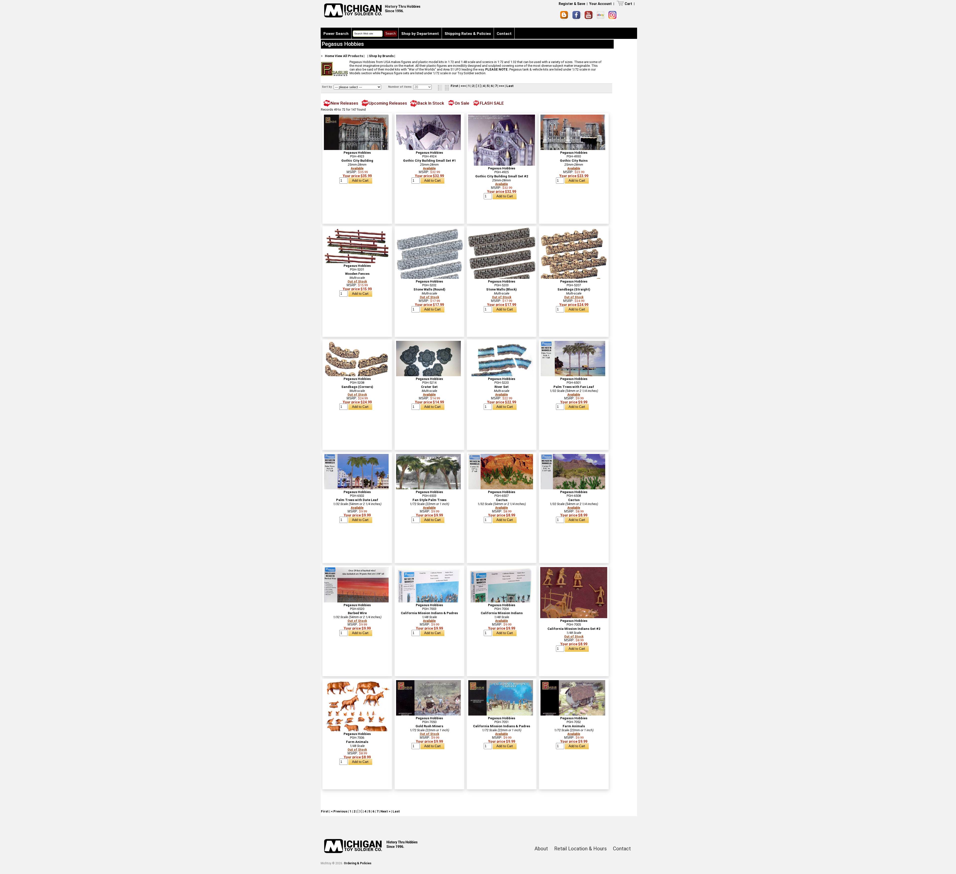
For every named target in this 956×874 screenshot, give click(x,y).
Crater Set (429, 387)
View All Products (349, 56)
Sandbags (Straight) (573, 289)
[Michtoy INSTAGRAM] (613, 16)
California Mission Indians (502, 613)
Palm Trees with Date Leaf (357, 500)
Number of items (400, 86)
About (541, 849)
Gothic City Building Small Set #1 (429, 160)
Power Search (336, 33)
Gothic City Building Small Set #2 (501, 176)
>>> (501, 86)
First (454, 86)
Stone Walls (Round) (429, 289)
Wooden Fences (357, 274)
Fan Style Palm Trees (429, 500)
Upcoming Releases (388, 103)
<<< (463, 86)
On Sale (462, 103)
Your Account (600, 4)
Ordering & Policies (357, 863)
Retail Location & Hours (580, 849)
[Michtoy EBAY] (601, 16)
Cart (628, 4)
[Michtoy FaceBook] (577, 16)
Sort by (327, 86)
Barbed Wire (357, 613)
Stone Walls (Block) (501, 289)
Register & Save (572, 4)
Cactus (501, 500)
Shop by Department (420, 33)
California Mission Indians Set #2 (573, 629)
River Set (501, 387)
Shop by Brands (381, 56)
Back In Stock (431, 103)
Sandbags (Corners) (357, 387)
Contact (504, 33)
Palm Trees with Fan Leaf (573, 387)
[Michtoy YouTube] (589, 16)
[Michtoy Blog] (565, 16)
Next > (385, 811)
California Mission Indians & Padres (429, 613)
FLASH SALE (492, 103)
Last (510, 86)
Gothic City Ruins (574, 160)
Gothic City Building (357, 160)
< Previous (339, 811)
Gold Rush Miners (429, 726)
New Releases (344, 103)
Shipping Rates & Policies (468, 33)
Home (329, 56)
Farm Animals (357, 742)
